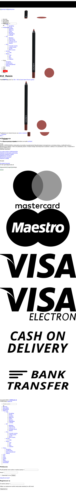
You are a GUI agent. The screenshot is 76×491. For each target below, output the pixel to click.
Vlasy (4, 60)
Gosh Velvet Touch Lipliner (27, 79)
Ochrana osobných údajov (7, 154)
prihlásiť (30, 141)
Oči (7, 36)
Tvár (7, 24)
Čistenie (11, 59)
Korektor (11, 28)
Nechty (8, 51)
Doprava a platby (4, 158)
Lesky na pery (12, 47)
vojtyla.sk (9, 401)
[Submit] (3, 25)
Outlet (5, 71)
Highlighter (12, 34)
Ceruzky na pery (13, 45)
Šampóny (8, 61)
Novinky (5, 19)
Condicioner (9, 63)
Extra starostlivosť (10, 64)
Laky (10, 52)
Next (2, 135)
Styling (8, 65)
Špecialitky (6, 20)
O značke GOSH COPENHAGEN (9, 151)
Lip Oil (10, 48)
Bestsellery (6, 22)
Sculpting (11, 26)
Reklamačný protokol (5, 157)
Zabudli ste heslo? (5, 478)
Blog (4, 72)
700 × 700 (16, 79)
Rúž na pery (12, 49)
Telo (4, 68)
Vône (4, 69)
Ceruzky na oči (13, 41)
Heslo (2, 472)
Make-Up (5, 23)
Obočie (11, 43)
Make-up (11, 30)
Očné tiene (12, 39)
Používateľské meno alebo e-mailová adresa (12, 469)
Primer (10, 27)
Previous (3, 134)
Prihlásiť (13, 475)
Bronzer (11, 32)
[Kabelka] (29, 137)
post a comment (23, 133)
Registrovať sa (4, 489)
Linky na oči (12, 40)
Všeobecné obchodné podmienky (9, 153)
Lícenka (11, 35)
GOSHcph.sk (13, 400)
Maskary (11, 37)
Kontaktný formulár (5, 163)
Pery (7, 44)
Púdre (10, 31)
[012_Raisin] (26, 131)
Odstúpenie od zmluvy (6, 155)
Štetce (7, 53)
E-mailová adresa (5, 483)
